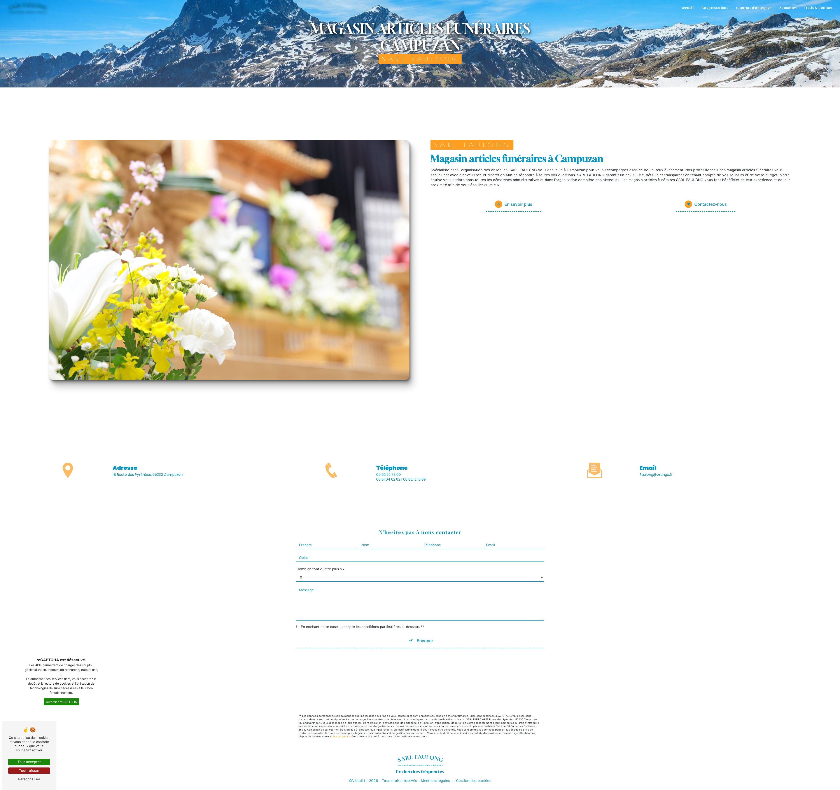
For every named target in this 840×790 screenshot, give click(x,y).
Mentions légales (435, 780)
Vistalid (358, 780)
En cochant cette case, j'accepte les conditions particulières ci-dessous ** (362, 626)
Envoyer (425, 640)
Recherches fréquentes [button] (420, 771)
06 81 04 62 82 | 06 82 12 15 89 (401, 479)
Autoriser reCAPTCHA (61, 702)
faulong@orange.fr (656, 474)
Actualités (787, 7)
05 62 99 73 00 (388, 474)
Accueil (687, 7)
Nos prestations (715, 7)
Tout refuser (29, 770)
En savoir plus (518, 204)
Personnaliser (29, 779)
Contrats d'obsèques (753, 7)
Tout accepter (29, 762)
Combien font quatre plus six (320, 569)
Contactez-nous (710, 204)
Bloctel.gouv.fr (341, 736)
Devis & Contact (818, 7)
